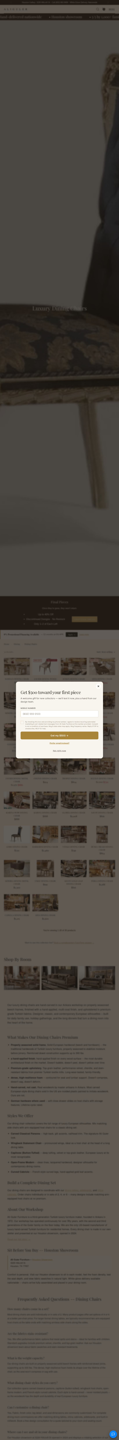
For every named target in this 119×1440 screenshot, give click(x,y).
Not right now (59, 750)
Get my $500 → (59, 735)
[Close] (98, 686)
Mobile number (28, 708)
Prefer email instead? (59, 743)
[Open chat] (113, 1434)
